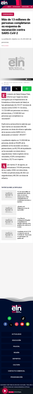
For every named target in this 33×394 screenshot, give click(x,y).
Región (16, 352)
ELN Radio (6, 45)
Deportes (17, 358)
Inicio (9, 6)
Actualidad (16, 6)
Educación (25, 6)
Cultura (16, 365)
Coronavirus (8, 14)
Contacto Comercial (16, 371)
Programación (17, 377)
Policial (16, 346)
